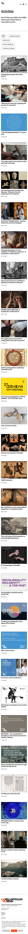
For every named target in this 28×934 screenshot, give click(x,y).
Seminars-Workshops (8, 44)
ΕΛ (20, 4)
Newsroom (3, 913)
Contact (3, 912)
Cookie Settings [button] (6, 930)
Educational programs (14, 36)
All (3, 36)
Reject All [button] (20, 930)
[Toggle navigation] (23, 4)
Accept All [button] (14, 930)
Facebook (3, 917)
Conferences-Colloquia (8, 48)
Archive (3, 914)
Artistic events (6, 40)
